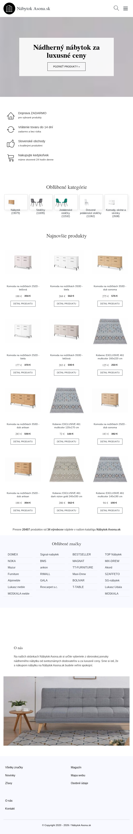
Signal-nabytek (49, 554)
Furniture (13, 574)
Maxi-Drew (79, 574)
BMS (43, 561)
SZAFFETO (112, 574)
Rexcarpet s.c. (49, 587)
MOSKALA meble (18, 593)
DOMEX (13, 554)
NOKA (12, 561)
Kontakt (10, 808)
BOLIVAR (79, 580)
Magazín (76, 767)
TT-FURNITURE (83, 567)
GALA (44, 580)
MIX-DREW (112, 561)
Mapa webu (78, 775)
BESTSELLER (82, 554)
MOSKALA (111, 593)
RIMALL (45, 574)
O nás (8, 800)
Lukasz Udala (113, 587)
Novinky (10, 775)
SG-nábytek (112, 580)
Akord (108, 567)
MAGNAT (78, 561)
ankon (44, 567)
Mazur (11, 567)
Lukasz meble (16, 587)
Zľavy (8, 783)
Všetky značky (14, 767)
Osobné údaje (79, 783)
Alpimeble (14, 580)
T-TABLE (78, 587)
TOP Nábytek (113, 554)
